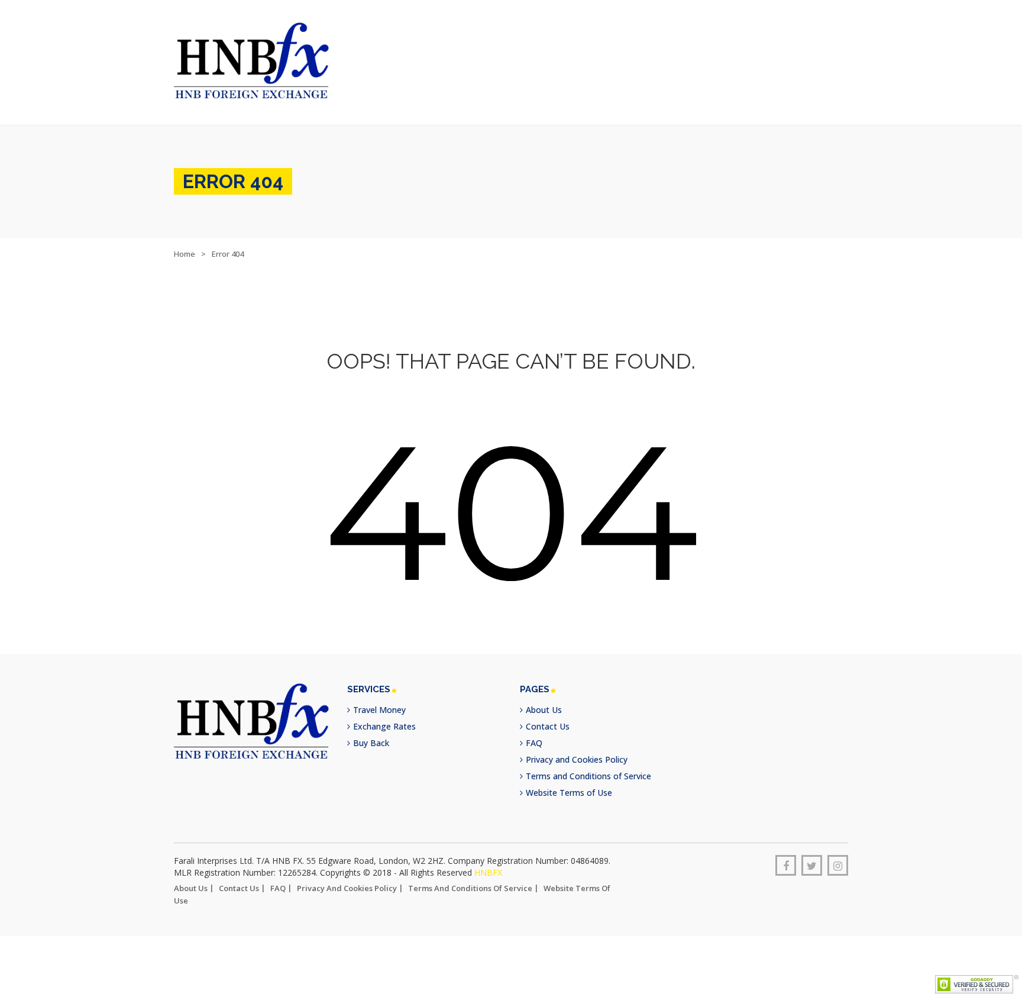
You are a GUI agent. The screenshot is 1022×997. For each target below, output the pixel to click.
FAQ (534, 732)
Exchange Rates (384, 716)
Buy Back (371, 732)
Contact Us (548, 716)
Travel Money (379, 699)
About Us (544, 699)
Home (184, 243)
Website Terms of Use (569, 782)
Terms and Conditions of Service (588, 766)
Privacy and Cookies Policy (577, 749)
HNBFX (488, 862)
